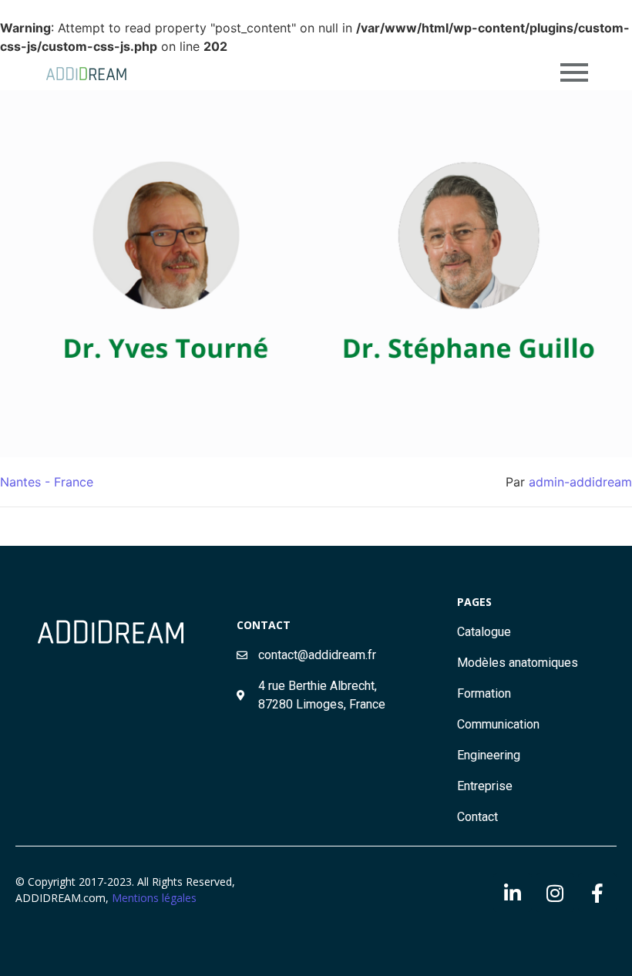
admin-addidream (580, 482)
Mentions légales (154, 897)
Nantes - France (46, 482)
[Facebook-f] (597, 892)
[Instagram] (555, 892)
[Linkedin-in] (512, 892)
